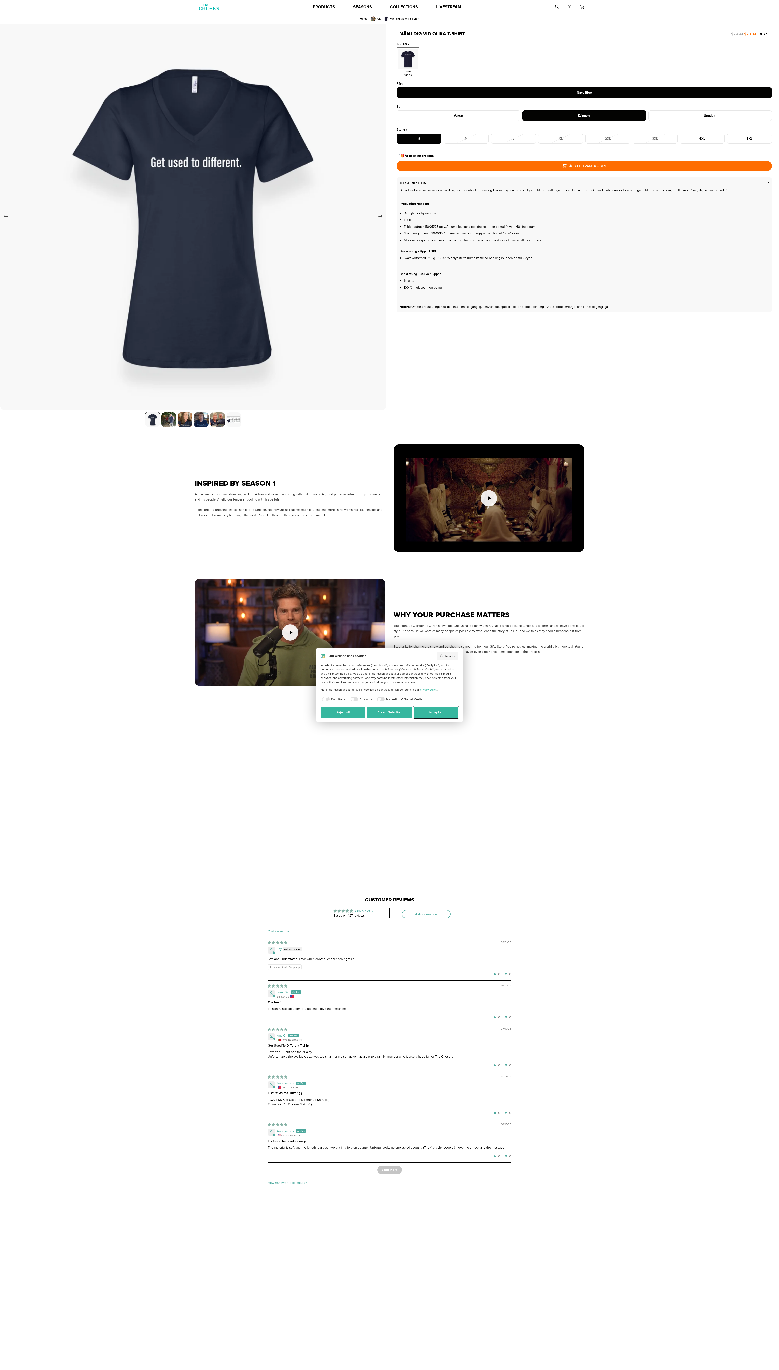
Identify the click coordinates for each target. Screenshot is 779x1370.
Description (413, 183)
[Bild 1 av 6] (152, 419)
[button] (495, 974)
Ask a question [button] (426, 914)
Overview (450, 656)
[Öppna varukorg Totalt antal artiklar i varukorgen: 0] (582, 6)
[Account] (569, 7)
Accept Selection (389, 712)
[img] (277, 943)
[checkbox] (333, 699)
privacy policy (428, 690)
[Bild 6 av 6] (233, 419)
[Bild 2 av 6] (168, 419)
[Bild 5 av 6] (217, 419)
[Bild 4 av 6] (201, 419)
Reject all (343, 712)
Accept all (436, 712)
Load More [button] (389, 1169)
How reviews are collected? (287, 1182)
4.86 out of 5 (364, 911)
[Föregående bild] (4, 217)
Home (363, 19)
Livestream (448, 7)
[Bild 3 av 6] (185, 419)
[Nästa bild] (381, 217)
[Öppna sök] (557, 6)
